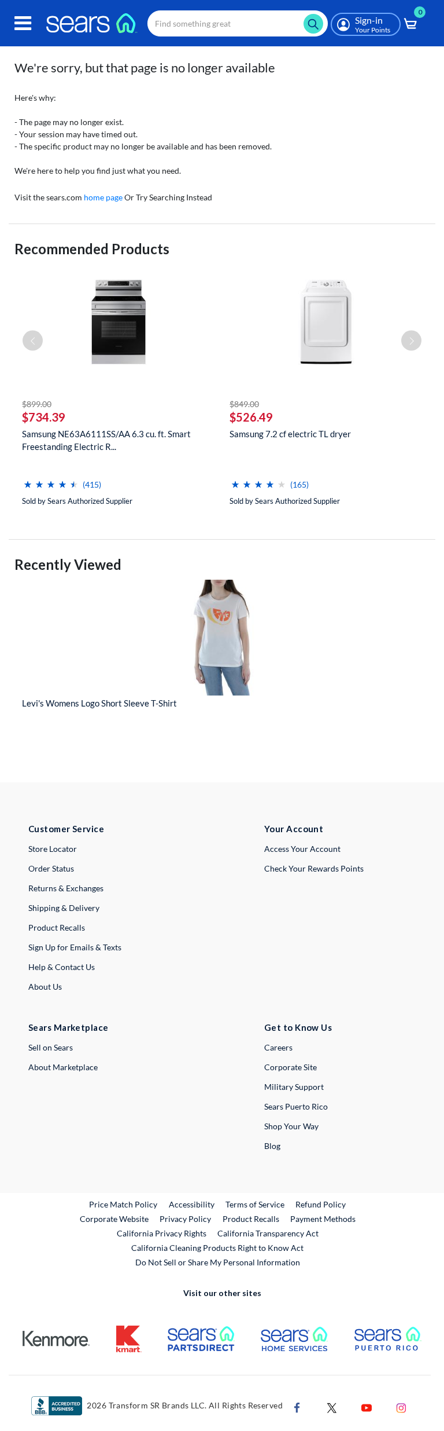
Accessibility (191, 1204)
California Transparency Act (268, 1233)
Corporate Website (115, 1218)
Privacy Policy (185, 1219)
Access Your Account (302, 849)
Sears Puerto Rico (296, 1106)
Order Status (51, 868)
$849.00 (244, 404)
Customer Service (66, 829)
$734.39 (43, 417)
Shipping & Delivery (63, 908)
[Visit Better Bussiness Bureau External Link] (56, 1405)
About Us (45, 986)
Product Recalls (56, 927)
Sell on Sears (50, 1047)
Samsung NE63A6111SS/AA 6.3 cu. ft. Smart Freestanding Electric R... (106, 440)
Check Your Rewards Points (314, 868)
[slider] (51, 480)
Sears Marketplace (68, 1027)
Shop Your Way (291, 1126)
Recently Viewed (67, 564)
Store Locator (52, 849)
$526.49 (251, 417)
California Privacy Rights (161, 1233)
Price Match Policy (123, 1204)
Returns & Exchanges (65, 888)
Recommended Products (91, 248)
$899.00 (36, 404)
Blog (272, 1146)
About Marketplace (63, 1067)
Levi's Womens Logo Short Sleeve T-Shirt (99, 703)
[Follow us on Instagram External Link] (401, 1406)
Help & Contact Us (61, 967)
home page (103, 197)
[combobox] (237, 23)
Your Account (293, 829)
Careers (278, 1047)
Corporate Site (290, 1067)
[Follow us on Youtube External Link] (366, 1406)
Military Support (294, 1087)
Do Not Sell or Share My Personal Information (217, 1262)
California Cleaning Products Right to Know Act (217, 1248)
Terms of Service (254, 1204)
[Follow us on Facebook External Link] (297, 1406)
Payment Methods (323, 1219)
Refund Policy (320, 1204)
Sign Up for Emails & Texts (74, 947)
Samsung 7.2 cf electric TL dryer (290, 434)
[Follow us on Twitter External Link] (331, 1406)
